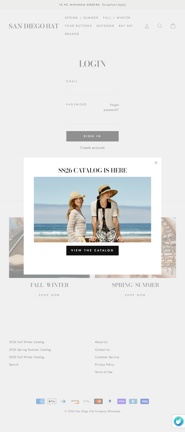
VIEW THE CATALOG (92, 250)
